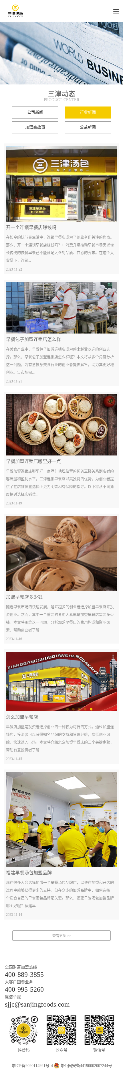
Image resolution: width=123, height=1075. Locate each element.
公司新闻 (35, 112)
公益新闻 (88, 127)
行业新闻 (88, 112)
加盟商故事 (35, 127)
